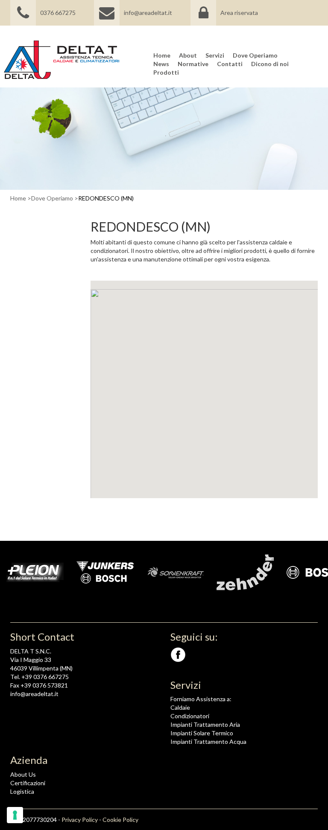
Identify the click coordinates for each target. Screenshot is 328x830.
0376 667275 (58, 12)
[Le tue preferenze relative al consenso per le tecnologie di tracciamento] (15, 815)
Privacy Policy (80, 819)
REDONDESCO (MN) (106, 198)
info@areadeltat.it (148, 12)
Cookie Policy (120, 819)
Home (18, 198)
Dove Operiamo (52, 198)
